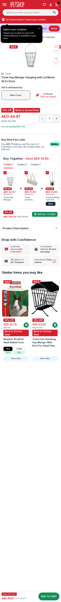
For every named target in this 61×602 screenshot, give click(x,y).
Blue (50, 204)
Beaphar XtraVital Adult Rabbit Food (13, 341)
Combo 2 (22, 164)
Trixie (8, 73)
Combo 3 (36, 164)
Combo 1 (8, 164)
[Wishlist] (44, 4)
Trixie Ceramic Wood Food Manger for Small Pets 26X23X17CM (31, 198)
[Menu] (5, 4)
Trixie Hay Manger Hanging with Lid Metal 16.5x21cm (9, 198)
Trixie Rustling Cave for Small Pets (52, 198)
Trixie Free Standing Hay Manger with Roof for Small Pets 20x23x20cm (44, 342)
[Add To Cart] (26, 325)
